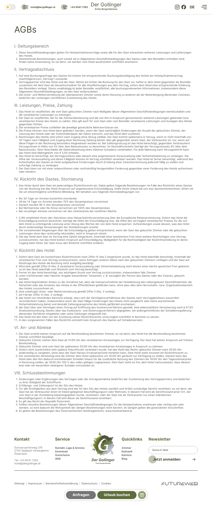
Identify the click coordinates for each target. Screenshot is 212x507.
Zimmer (126, 447)
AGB (58, 458)
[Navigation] (204, 7)
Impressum (35, 483)
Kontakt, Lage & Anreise (70, 447)
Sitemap (19, 483)
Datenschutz (89, 483)
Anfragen (81, 495)
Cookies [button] (106, 483)
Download (61, 451)
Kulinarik (127, 451)
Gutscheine (62, 455)
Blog (124, 458)
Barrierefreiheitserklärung (62, 483)
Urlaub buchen (117, 495)
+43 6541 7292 (28, 460)
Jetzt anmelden (167, 459)
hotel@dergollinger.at (27, 463)
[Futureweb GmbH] (180, 483)
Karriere (127, 455)
